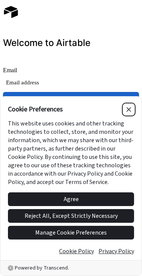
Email (10, 70)
